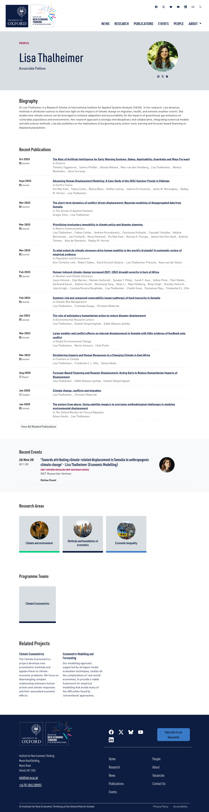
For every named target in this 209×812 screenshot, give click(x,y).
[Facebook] (156, 6)
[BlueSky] (171, 6)
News (105, 23)
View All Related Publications (38, 426)
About (156, 767)
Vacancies (158, 775)
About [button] (193, 23)
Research (121, 23)
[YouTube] (178, 6)
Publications (143, 23)
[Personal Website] (158, 76)
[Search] (200, 6)
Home (112, 758)
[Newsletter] (193, 6)
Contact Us (159, 783)
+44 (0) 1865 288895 (30, 785)
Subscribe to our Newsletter (173, 734)
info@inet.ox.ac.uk (28, 777)
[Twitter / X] (163, 6)
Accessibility (180, 806)
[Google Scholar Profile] (167, 76)
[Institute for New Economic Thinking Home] (46, 737)
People (179, 23)
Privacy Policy (160, 806)
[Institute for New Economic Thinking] (31, 15)
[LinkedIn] (185, 6)
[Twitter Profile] (162, 76)
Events (163, 23)
